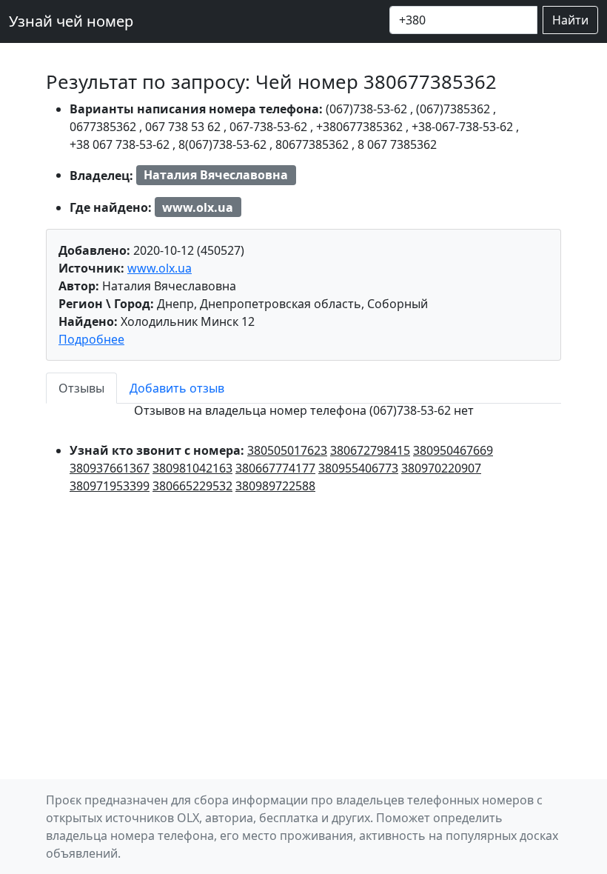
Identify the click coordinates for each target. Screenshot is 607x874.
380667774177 (275, 468)
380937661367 (110, 468)
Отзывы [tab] (81, 388)
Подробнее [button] (91, 339)
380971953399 (110, 486)
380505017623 (287, 450)
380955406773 (358, 468)
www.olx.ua (159, 268)
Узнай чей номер (71, 21)
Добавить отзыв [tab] (177, 388)
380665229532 (192, 486)
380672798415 (370, 450)
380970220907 (441, 468)
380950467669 (453, 450)
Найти (570, 20)
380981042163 (192, 468)
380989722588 (275, 486)
